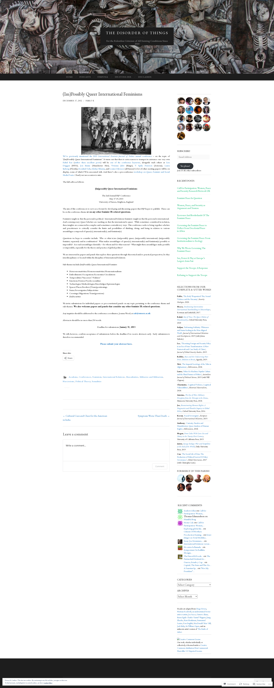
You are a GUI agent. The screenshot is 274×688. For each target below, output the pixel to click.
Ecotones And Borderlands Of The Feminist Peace (193, 217)
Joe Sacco (192, 614)
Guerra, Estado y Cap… (194, 562)
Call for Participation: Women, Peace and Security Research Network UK (194, 189)
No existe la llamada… (193, 547)
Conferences (85, 377)
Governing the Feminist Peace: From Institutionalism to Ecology (193, 239)
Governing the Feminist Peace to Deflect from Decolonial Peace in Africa (192, 228)
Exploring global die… (193, 528)
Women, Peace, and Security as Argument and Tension (191, 207)
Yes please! (185, 165)
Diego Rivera (201, 608)
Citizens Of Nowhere (193, 531)
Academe (73, 377)
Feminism (97, 377)
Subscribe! (183, 151)
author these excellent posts (87, 162)
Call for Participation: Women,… (195, 512)
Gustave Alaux (202, 614)
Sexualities (96, 381)
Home (69, 77)
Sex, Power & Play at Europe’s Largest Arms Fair (191, 259)
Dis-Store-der (123, 77)
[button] (116, 131)
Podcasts (85, 77)
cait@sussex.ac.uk (141, 313)
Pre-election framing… (193, 534)
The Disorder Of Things (137, 32)
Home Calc (189, 522)
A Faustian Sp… (190, 568)
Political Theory (83, 381)
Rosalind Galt (84, 168)
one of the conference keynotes (125, 162)
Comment (159, 466)
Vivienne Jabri (117, 165)
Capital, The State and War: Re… (197, 565)
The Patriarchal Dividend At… (197, 557)
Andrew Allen (190, 510)
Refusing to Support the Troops (192, 275)
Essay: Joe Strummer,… (194, 541)
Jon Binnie (85, 165)
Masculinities (132, 377)
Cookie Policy (48, 683)
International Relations (114, 377)
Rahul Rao (67, 162)
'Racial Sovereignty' (191, 415)
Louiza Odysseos (117, 168)
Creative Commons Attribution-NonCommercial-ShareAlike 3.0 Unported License (192, 648)
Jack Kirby (181, 626)
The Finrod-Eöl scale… (193, 556)
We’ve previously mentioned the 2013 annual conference (107, 156)
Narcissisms (68, 381)
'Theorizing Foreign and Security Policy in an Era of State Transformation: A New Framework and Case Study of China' (194, 346)
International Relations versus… (197, 543)
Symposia (102, 77)
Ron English (188, 623)
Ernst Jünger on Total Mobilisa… (197, 536)
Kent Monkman (190, 620)
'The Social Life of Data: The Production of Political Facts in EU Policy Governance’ (192, 457)
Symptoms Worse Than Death (154, 415)
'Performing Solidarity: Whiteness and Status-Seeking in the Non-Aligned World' (193, 330)
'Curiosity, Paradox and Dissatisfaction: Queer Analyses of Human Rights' (193, 426)
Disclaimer (145, 77)
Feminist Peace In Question (189, 198)
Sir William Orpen (192, 626)
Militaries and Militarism (151, 377)
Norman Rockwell (184, 611)
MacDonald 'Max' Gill (202, 623)
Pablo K (90, 100)
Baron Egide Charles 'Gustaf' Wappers (191, 617)
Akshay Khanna (98, 168)
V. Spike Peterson (143, 165)
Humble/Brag (190, 519)
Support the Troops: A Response (192, 268)
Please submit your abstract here (116, 343)
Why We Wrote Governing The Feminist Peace (191, 249)
